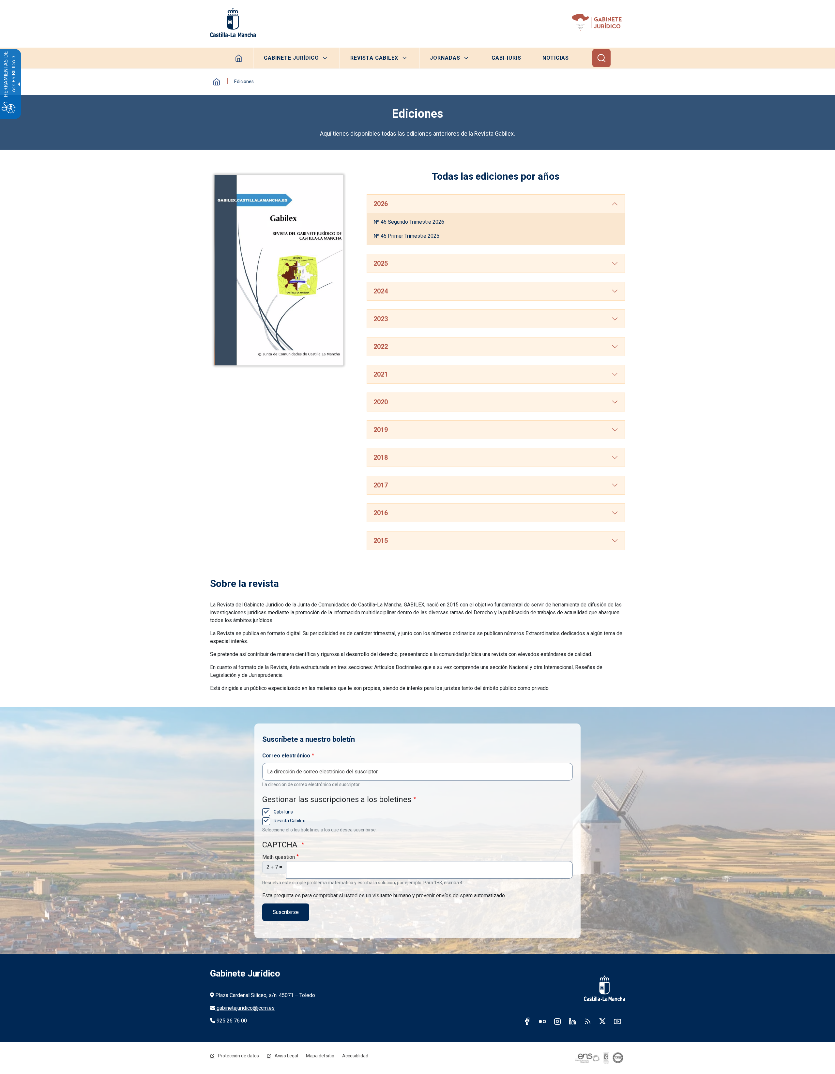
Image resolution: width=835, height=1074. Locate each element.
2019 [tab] (380, 430)
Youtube (617, 1021)
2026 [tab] (380, 204)
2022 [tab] (380, 347)
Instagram (557, 1021)
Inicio (216, 82)
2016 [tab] (380, 513)
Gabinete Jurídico (291, 58)
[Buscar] (601, 58)
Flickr (542, 1021)
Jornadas (445, 58)
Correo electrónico (286, 756)
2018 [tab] (380, 457)
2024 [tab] (380, 291)
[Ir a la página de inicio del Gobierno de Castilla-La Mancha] (233, 22)
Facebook (527, 1021)
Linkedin (572, 1021)
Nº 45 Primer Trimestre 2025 (406, 236)
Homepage (238, 58)
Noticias (555, 58)
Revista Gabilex (374, 58)
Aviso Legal (286, 1055)
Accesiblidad (355, 1055)
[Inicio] (598, 22)
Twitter (602, 1021)
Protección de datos (238, 1055)
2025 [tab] (380, 263)
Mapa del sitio (320, 1055)
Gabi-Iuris (506, 58)
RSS (587, 1021)
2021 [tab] (380, 374)
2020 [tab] (380, 402)
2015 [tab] (380, 540)
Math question (278, 857)
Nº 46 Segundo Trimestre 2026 (408, 222)
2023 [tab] (380, 319)
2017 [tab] (380, 485)
